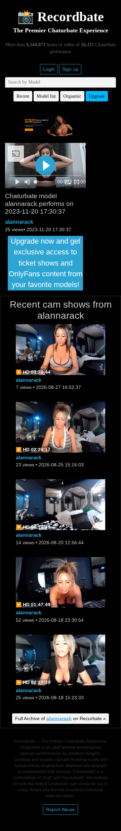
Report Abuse (60, 809)
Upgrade (97, 96)
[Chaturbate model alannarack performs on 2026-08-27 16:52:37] (60, 349)
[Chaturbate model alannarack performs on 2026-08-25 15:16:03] (60, 427)
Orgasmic (72, 96)
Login (49, 69)
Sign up (70, 69)
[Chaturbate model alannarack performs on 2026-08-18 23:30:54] (60, 582)
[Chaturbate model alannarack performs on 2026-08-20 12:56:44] (60, 504)
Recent (22, 96)
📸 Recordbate (60, 16)
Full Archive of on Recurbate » (60, 718)
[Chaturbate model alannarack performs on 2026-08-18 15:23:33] (60, 659)
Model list (46, 96)
